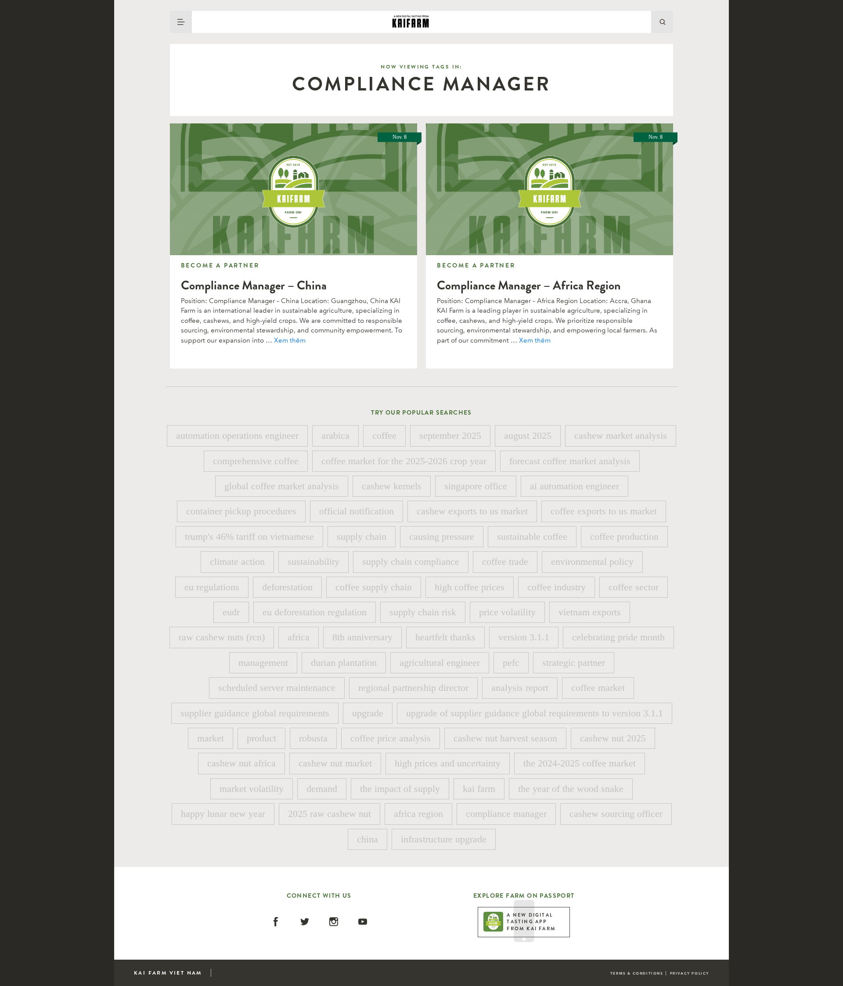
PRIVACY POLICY (689, 973)
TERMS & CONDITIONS (636, 973)
